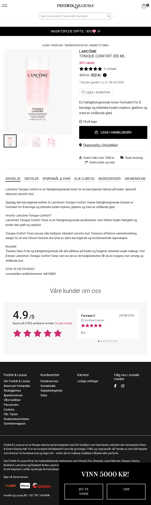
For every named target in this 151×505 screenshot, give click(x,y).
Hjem (45, 45)
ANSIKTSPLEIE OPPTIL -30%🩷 (73, 31)
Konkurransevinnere (16, 419)
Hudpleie (57, 45)
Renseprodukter (76, 45)
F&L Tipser (11, 414)
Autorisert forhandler (17, 386)
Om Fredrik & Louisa (17, 381)
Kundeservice (49, 381)
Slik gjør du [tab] (84, 179)
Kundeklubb (48, 386)
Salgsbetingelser (52, 390)
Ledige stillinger (87, 381)
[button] (113, 145)
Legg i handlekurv (116, 132)
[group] (10, 140)
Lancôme (87, 51)
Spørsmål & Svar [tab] (56, 179)
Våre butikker (12, 400)
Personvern (11, 405)
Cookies (9, 409)
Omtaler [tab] (31, 179)
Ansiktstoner (99, 45)
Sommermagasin (14, 423)
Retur (44, 395)
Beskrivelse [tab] (10, 179)
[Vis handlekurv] (144, 6)
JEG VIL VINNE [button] (84, 491)
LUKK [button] (126, 489)
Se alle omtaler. (64, 323)
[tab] (98, 341)
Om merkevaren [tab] (137, 179)
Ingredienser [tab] (109, 179)
